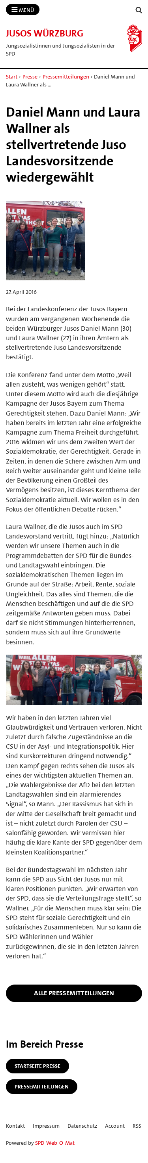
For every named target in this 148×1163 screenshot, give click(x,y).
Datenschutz (82, 1125)
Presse (29, 76)
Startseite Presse (37, 1065)
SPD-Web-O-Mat (55, 1142)
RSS (137, 1125)
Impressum (46, 1125)
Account (115, 1125)
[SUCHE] (138, 10)
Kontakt (15, 1125)
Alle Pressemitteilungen (74, 993)
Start (11, 76)
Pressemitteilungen (66, 76)
